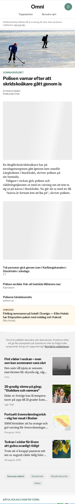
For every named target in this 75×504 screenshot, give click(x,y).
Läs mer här (19, 25)
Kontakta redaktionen (57, 346)
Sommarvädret (13, 72)
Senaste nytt (49, 14)
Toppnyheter (26, 14)
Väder (37, 483)
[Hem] (37, 7)
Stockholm (37, 476)
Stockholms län (59, 476)
